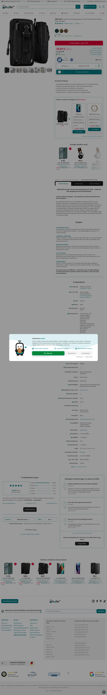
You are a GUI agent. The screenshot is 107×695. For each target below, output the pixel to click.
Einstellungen (86, 353)
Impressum (79, 356)
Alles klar (49, 353)
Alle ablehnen (72, 353)
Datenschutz (88, 356)
